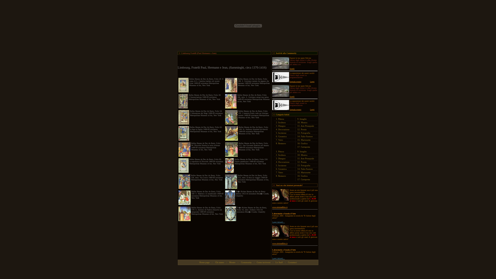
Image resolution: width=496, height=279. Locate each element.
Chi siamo (219, 262)
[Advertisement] (223, 60)
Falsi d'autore (307, 136)
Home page (204, 262)
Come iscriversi (263, 262)
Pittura (281, 119)
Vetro (280, 140)
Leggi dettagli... (278, 222)
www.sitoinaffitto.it (280, 207)
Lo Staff (279, 262)
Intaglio (303, 119)
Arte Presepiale (307, 126)
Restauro (282, 143)
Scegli (292, 69)
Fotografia (305, 133)
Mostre (232, 262)
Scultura (282, 122)
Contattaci (292, 262)
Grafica (304, 143)
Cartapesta (305, 147)
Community (246, 262)
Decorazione (283, 129)
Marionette (306, 140)
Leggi (312, 82)
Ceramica (282, 136)
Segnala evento (295, 82)
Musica (304, 122)
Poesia (304, 129)
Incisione (282, 133)
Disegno (282, 126)
